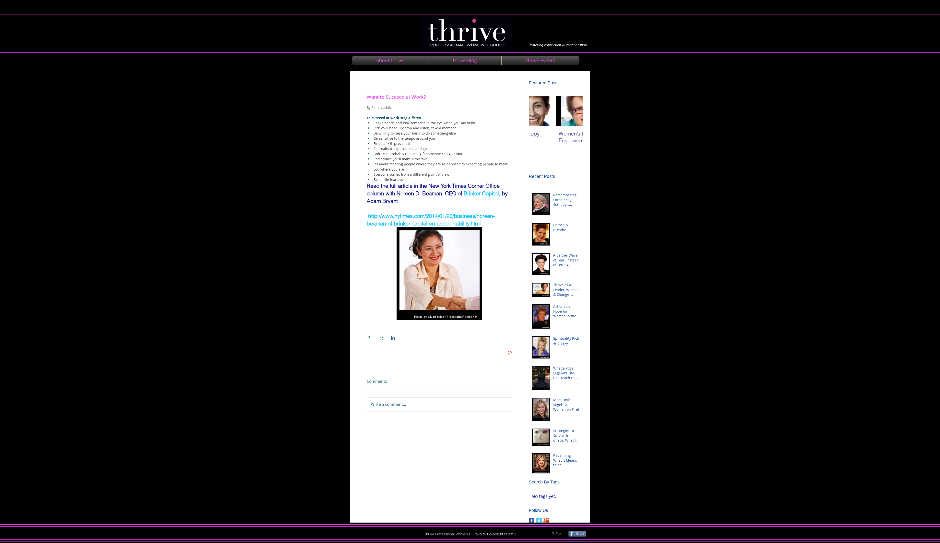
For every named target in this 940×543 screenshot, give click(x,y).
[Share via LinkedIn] (393, 338)
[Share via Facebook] (369, 338)
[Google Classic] (546, 520)
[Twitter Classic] (539, 520)
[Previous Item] (536, 111)
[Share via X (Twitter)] (381, 338)
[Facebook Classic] (531, 520)
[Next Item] (575, 111)
